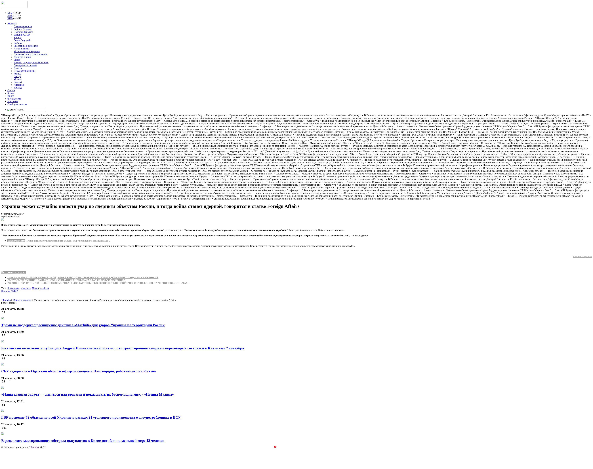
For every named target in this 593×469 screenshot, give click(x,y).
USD (10, 12)
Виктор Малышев (582, 256)
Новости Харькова (23, 32)
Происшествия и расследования (30, 54)
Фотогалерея (14, 98)
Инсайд (18, 87)
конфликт (26, 288)
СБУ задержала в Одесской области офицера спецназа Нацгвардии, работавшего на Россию (78, 371)
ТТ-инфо (34, 447)
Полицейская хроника (25, 65)
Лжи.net (18, 82)
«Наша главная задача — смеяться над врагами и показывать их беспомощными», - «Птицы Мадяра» (87, 394)
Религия (18, 68)
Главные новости (23, 26)
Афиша (17, 73)
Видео (10, 96)
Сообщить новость (17, 104)
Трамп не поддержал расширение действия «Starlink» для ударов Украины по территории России (83, 325)
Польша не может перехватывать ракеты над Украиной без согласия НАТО (68, 240)
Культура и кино (22, 57)
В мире (17, 37)
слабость (44, 288)
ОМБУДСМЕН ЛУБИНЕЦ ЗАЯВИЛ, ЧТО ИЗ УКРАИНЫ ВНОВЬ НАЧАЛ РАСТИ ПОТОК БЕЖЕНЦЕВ (66, 280)
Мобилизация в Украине (27, 51)
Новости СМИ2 (9, 291)
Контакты (12, 101)
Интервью (19, 84)
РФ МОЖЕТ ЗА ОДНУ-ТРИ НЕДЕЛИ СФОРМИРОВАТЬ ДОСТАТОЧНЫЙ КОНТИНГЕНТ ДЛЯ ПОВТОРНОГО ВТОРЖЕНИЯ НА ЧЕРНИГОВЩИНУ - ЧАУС (98, 283)
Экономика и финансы (26, 46)
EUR (10, 15)
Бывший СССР (22, 34)
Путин (35, 288)
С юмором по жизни (24, 71)
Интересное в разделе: (13, 272)
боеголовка (13, 288)
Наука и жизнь (21, 48)
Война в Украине (23, 29)
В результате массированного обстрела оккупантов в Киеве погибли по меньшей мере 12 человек (82, 441)
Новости (12, 23)
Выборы (18, 43)
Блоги (10, 93)
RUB (10, 18)
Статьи (11, 90)
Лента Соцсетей (22, 40)
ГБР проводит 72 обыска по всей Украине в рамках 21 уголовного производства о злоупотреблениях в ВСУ (91, 417)
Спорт (17, 59)
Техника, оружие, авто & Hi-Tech (31, 62)
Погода (17, 76)
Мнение (18, 79)
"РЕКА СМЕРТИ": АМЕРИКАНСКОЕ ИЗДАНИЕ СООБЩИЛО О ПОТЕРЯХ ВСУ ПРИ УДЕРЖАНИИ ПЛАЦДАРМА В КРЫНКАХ (82, 277)
